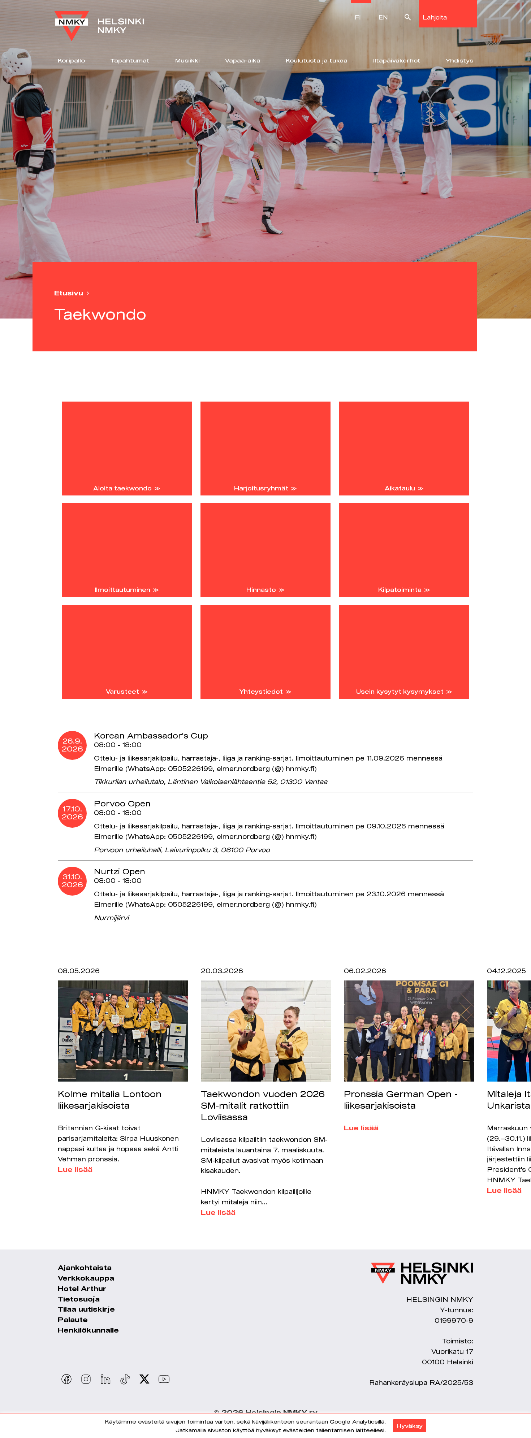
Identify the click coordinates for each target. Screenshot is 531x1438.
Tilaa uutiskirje (86, 1309)
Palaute (73, 1320)
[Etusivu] (99, 20)
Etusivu (68, 293)
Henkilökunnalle (88, 1330)
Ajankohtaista (85, 1268)
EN (383, 17)
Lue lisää (75, 1169)
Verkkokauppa (86, 1278)
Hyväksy (410, 1425)
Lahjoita (435, 17)
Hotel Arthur (82, 1288)
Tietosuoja (79, 1299)
